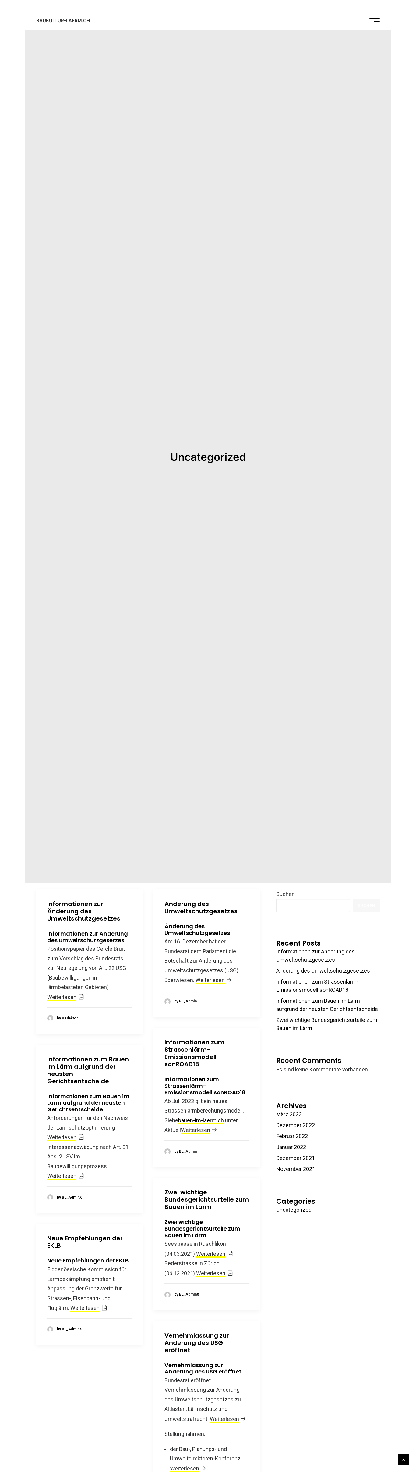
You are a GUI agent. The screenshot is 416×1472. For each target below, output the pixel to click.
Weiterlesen (61, 997)
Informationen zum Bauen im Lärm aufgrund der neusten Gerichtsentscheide (88, 1070)
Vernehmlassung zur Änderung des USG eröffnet (196, 1342)
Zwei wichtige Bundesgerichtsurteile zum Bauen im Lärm (206, 1199)
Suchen (285, 894)
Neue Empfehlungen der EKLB (85, 1242)
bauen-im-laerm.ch (201, 1120)
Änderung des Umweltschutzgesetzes (201, 907)
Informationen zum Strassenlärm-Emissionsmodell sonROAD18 (194, 1053)
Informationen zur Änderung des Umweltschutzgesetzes (83, 911)
